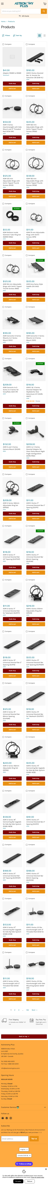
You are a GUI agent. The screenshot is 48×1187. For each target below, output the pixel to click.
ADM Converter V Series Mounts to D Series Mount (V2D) (35, 338)
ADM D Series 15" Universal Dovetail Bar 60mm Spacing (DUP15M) (11, 715)
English (22, 1149)
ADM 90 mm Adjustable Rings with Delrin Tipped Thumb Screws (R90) (12, 286)
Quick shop (12, 83)
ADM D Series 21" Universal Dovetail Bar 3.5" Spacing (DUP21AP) (11, 876)
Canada (23, 1155)
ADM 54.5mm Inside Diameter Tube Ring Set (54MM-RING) (12, 234)
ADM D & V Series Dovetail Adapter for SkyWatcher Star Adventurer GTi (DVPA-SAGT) (34, 391)
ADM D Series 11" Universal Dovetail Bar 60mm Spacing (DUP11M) (34, 558)
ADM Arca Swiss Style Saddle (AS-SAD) (34, 285)
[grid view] (39, 35)
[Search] (44, 11)
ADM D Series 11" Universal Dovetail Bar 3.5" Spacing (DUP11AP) (11, 557)
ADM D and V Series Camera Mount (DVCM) (11, 448)
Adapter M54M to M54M (12, 73)
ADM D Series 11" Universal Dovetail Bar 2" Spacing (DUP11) (35, 505)
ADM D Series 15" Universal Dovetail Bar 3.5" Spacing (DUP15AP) (35, 662)
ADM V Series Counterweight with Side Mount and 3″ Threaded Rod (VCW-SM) (12, 128)
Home (3, 21)
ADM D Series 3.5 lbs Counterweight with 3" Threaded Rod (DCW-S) (35, 929)
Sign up (34, 1138)
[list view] (44, 35)
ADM (27, 79)
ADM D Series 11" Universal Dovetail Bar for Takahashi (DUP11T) (11, 611)
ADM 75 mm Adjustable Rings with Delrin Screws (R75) (35, 234)
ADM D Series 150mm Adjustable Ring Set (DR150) (11, 768)
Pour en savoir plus (37, 1177)
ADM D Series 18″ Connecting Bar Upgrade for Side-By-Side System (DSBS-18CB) (12, 823)
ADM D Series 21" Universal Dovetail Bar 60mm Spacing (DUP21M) (34, 877)
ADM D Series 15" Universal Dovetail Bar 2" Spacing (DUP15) (12, 662)
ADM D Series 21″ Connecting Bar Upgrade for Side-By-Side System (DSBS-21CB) (12, 930)
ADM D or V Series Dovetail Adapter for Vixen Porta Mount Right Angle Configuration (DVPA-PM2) (35, 451)
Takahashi (6, 75)
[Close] (46, 1169)
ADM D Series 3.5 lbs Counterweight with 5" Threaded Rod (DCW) (11, 983)
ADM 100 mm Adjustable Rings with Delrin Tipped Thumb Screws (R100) (34, 128)
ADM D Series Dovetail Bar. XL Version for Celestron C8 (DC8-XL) (34, 75)
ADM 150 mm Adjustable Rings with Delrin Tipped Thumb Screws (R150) (34, 182)
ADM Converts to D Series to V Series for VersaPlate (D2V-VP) (11, 389)
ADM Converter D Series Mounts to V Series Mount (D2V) (12, 338)
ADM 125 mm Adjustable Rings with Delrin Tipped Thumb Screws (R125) (11, 182)
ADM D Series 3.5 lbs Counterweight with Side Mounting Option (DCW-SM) (35, 984)
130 (27, 1010)
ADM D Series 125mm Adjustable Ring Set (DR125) (34, 611)
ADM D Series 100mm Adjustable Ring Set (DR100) (11, 505)
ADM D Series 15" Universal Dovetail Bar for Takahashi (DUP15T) (35, 714)
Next (34, 1010)
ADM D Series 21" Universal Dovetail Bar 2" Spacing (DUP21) (35, 822)
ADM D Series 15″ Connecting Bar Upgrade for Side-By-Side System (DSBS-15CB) (35, 769)
